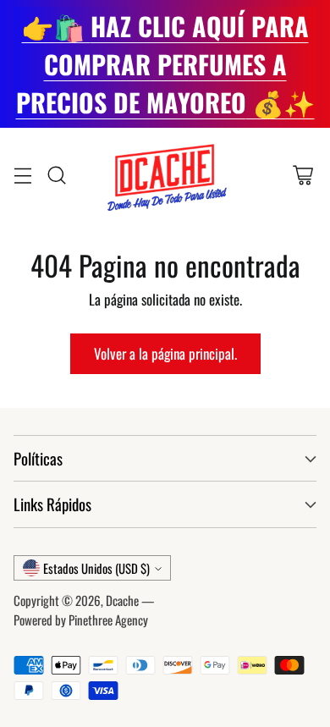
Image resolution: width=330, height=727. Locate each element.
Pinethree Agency (108, 619)
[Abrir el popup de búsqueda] (56, 174)
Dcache (122, 600)
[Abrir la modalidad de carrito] (302, 174)
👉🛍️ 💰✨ (165, 64)
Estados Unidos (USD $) (96, 568)
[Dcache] (165, 175)
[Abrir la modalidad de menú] (22, 174)
